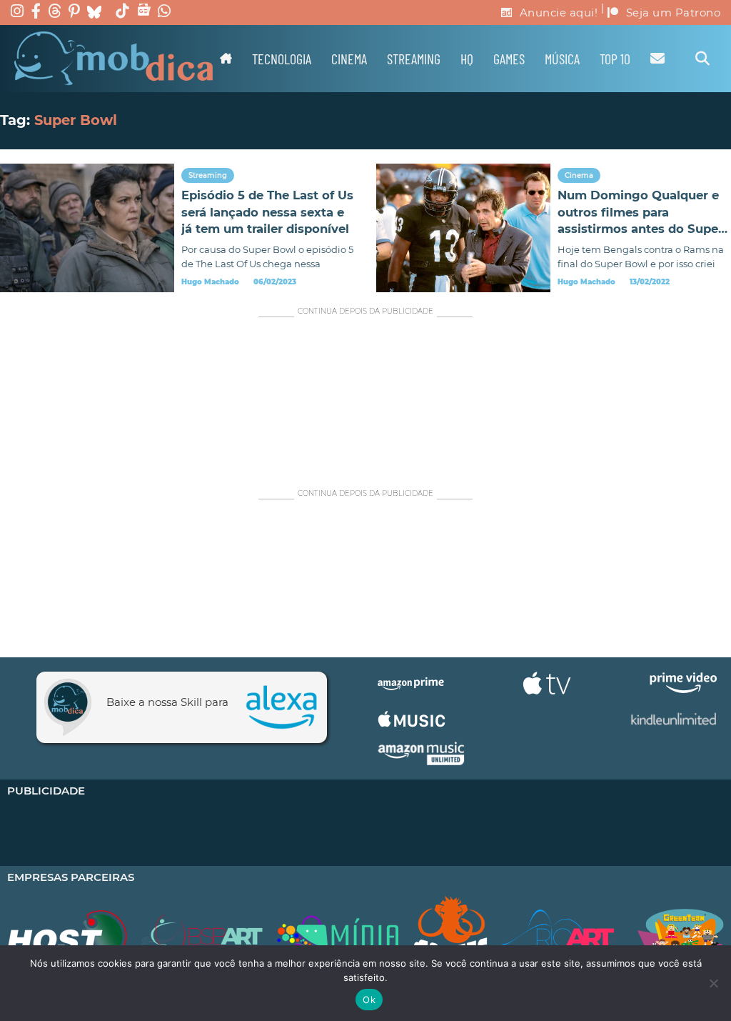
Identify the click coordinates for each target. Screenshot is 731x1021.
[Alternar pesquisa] (702, 58)
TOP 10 (615, 58)
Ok (369, 999)
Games (509, 58)
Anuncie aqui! (559, 12)
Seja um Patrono (673, 12)
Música (562, 58)
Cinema (349, 58)
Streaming (413, 58)
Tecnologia (281, 58)
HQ (466, 58)
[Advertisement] (365, 396)
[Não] (713, 983)
